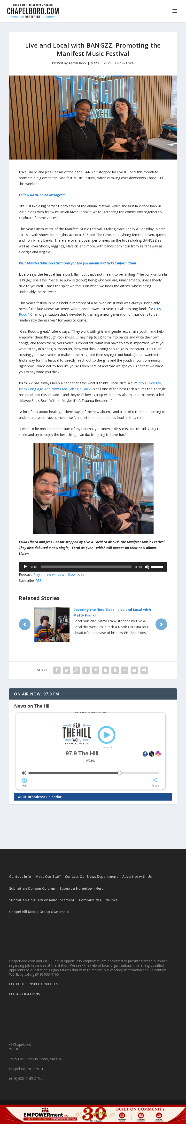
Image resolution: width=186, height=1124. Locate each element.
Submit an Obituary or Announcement (42, 900)
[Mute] (147, 566)
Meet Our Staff (48, 876)
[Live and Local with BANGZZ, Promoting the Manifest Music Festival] (93, 118)
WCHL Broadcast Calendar (39, 796)
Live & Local (124, 63)
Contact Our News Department (91, 876)
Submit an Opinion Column (32, 888)
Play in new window (48, 574)
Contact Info (20, 876)
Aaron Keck (77, 63)
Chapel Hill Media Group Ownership (39, 911)
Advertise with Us (137, 876)
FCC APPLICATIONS (24, 994)
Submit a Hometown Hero (82, 888)
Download (76, 574)
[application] (93, 567)
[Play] (25, 566)
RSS (39, 580)
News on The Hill (32, 706)
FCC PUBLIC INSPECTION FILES (33, 984)
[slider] (158, 566)
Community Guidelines (98, 900)
